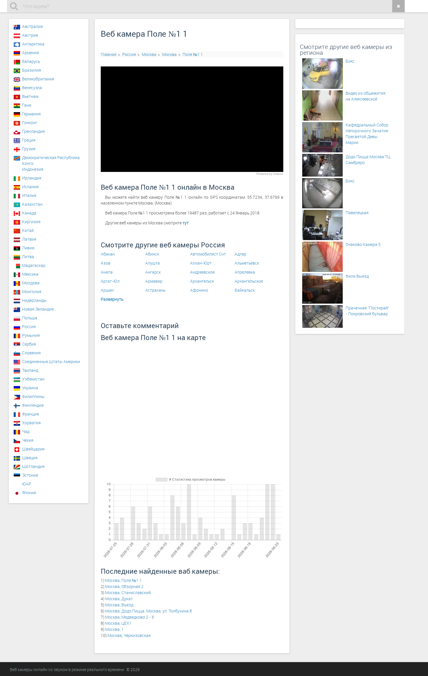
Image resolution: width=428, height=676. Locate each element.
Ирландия (31, 178)
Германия (31, 114)
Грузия (29, 149)
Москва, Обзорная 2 (124, 586)
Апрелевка (245, 272)
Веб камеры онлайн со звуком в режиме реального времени (67, 669)
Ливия (28, 248)
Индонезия (32, 169)
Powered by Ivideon (270, 173)
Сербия (29, 344)
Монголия (31, 291)
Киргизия (31, 221)
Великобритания (38, 79)
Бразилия (31, 70)
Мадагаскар (33, 265)
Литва (28, 256)
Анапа (107, 272)
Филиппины (33, 396)
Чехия (27, 440)
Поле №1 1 (193, 54)
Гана (26, 105)
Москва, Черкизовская (129, 635)
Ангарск (153, 272)
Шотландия (33, 466)
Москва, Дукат (119, 598)
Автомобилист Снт (208, 254)
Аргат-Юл (110, 281)
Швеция (30, 457)
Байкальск (245, 290)
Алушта (152, 263)
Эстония (30, 475)
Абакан (108, 254)
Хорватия (31, 422)
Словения (31, 352)
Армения (30, 52)
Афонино (199, 290)
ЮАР (26, 484)
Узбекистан (33, 379)
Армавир (153, 281)
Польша (29, 318)
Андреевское (202, 272)
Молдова (31, 283)
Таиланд (30, 370)
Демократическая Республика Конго (51, 159)
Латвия (29, 239)
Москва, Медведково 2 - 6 (129, 617)
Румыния (31, 335)
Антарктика (33, 44)
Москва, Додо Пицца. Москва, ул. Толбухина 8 (148, 611)
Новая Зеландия (38, 309)
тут (186, 223)
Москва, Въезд (119, 605)
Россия (129, 54)
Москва (149, 54)
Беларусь (31, 61)
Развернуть (112, 299)
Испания (30, 186)
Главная (108, 54)
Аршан (107, 290)
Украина (30, 387)
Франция (30, 414)
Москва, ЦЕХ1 (118, 623)
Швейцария (33, 449)
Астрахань (155, 290)
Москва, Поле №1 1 (123, 580)
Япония (29, 492)
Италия (29, 195)
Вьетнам (30, 96)
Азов (105, 263)
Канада (29, 213)
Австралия (32, 26)
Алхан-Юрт (201, 263)
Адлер (240, 254)
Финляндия (33, 405)
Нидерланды (34, 300)
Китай (28, 230)
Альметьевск (247, 263)
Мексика (30, 274)
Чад (25, 431)
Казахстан (32, 204)
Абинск (152, 254)
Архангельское (249, 281)
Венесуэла (32, 87)
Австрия (30, 35)
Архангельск (202, 281)
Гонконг (29, 122)
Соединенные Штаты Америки (51, 361)
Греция (29, 140)
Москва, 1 (114, 629)
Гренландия (33, 131)
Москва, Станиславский (128, 592)
